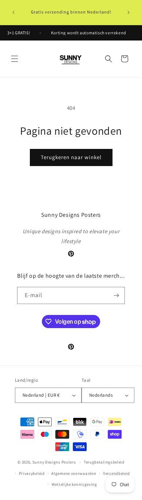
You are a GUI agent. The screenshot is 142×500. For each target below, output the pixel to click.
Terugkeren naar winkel (71, 157)
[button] (15, 59)
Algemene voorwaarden (73, 473)
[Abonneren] (117, 295)
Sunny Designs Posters (54, 462)
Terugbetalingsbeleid (104, 462)
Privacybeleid (32, 473)
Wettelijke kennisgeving (74, 484)
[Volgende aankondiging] (129, 12)
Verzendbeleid (116, 473)
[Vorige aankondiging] (13, 12)
